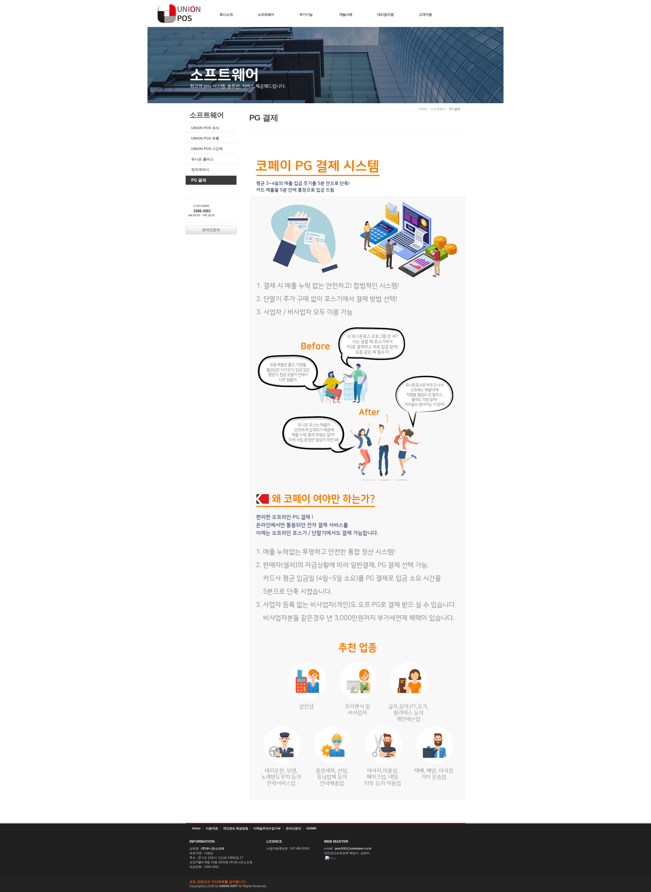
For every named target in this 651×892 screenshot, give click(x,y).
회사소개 (226, 14)
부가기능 (306, 14)
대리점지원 (385, 14)
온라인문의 (293, 828)
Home (196, 828)
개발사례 (345, 14)
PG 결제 (198, 180)
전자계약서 (200, 170)
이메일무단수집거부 (267, 828)
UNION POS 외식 (205, 128)
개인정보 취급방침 (235, 828)
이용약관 (212, 828)
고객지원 (425, 14)
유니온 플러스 (202, 159)
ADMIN (311, 828)
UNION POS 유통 (205, 138)
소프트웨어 (266, 14)
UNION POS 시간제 (207, 149)
